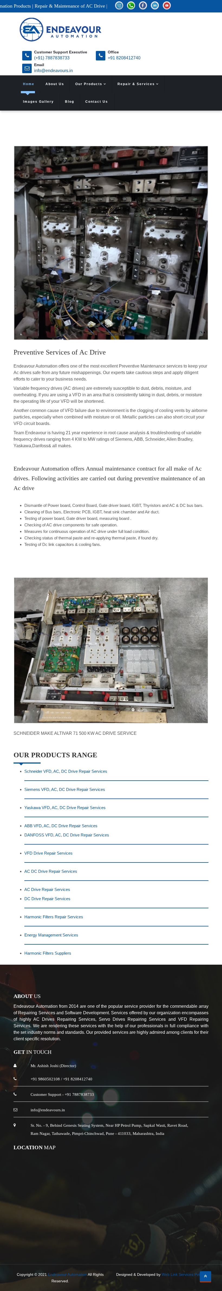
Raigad (61, 1240)
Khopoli (188, 1240)
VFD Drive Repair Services (48, 853)
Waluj (204, 1240)
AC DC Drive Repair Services (50, 871)
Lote (173, 1240)
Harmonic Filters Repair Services (53, 917)
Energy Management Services (51, 935)
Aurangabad (22, 1240)
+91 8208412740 (124, 58)
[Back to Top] (205, 1276)
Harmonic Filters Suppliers (47, 953)
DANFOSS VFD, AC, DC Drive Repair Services (66, 835)
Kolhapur (80, 1240)
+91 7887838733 (79, 1094)
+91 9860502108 (45, 1079)
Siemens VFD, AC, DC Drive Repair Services (64, 789)
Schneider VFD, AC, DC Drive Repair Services (65, 771)
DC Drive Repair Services (47, 898)
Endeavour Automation (67, 1274)
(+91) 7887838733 (52, 58)
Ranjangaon (116, 1240)
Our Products (89, 84)
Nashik (44, 1240)
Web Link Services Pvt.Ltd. (184, 1274)
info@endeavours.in (53, 70)
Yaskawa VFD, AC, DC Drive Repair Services (65, 807)
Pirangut (158, 1240)
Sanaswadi (119, 1247)
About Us (54, 84)
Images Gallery (38, 102)
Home (28, 84)
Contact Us (96, 102)
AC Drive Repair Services (47, 889)
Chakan (138, 1240)
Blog (69, 102)
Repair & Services (136, 84)
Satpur (98, 1247)
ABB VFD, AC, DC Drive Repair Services (60, 825)
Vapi (96, 1240)
